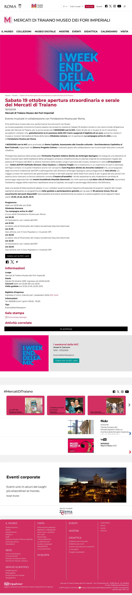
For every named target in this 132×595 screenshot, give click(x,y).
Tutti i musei (75, 6)
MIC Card (54, 295)
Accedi (99, 6)
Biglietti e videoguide (46, 530)
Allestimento (11, 532)
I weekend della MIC (66, 344)
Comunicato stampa (16, 317)
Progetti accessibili (77, 552)
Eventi (76, 31)
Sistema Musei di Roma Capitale (19, 539)
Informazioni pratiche (46, 527)
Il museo (7, 31)
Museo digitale (45, 31)
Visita (124, 31)
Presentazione (12, 527)
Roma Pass (41, 537)
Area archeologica (13, 554)
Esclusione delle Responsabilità (99, 588)
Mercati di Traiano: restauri (17, 561)
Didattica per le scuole (78, 541)
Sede (9, 550)
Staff (7, 537)
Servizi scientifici (17, 567)
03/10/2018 (115, 429)
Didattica (91, 31)
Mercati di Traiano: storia (16, 558)
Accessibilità (42, 546)
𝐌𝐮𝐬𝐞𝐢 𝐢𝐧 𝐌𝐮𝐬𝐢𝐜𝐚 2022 (109, 446)
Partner (104, 531)
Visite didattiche (44, 539)
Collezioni (23, 31)
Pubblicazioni (11, 570)
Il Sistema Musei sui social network (57, 409)
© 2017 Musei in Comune (68, 588)
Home (7, 95)
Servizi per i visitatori (46, 532)
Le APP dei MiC (43, 542)
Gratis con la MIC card (18, 256)
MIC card (41, 534)
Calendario (109, 31)
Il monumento (12, 556)
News (103, 525)
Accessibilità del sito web (120, 588)
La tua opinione (44, 549)
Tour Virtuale (95, 412)
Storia (8, 530)
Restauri (9, 534)
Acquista (89, 6)
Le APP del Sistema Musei (15, 411)
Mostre (64, 31)
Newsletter (10, 544)
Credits (115, 588)
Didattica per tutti (76, 544)
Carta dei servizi (12, 542)
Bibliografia (10, 573)
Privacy (83, 588)
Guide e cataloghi (44, 544)
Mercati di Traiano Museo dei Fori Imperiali (62, 20)
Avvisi (103, 528)
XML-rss (126, 589)
